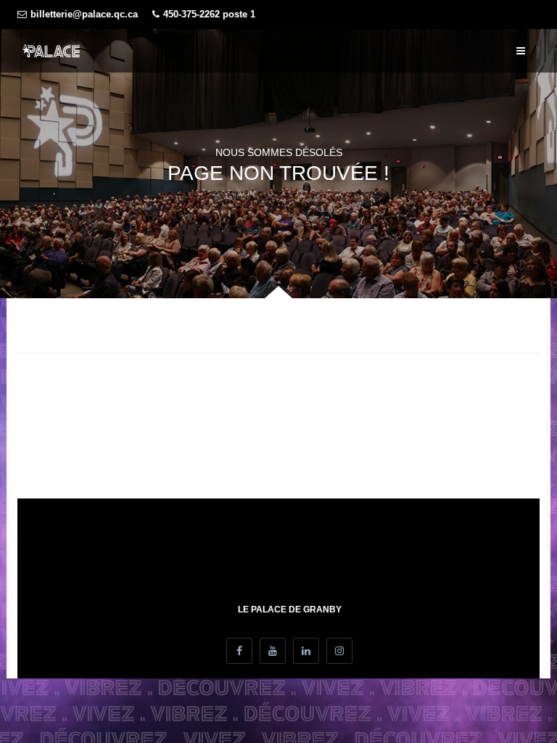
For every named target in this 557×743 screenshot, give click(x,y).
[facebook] (239, 651)
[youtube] (273, 651)
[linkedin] (306, 651)
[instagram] (339, 651)
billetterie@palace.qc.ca (84, 14)
